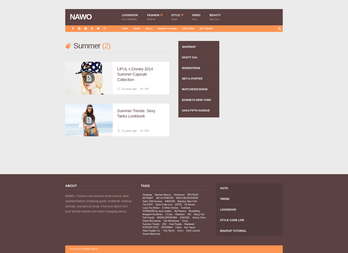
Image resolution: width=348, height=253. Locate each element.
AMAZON (170, 201)
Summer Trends (151, 224)
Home (125, 29)
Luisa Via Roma (151, 208)
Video (196, 17)
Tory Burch (169, 230)
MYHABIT (148, 198)
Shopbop (147, 195)
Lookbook (130, 17)
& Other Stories (170, 208)
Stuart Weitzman (151, 234)
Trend (136, 29)
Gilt (189, 214)
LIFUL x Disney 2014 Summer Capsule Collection (135, 74)
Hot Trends (206, 29)
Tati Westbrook (171, 221)
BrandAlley (194, 211)
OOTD (178, 204)
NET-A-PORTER (192, 78)
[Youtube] (105, 28)
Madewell (189, 224)
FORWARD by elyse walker (157, 211)
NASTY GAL (190, 57)
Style (175, 17)
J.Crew (168, 214)
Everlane (185, 208)
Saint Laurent (193, 230)
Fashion (153, 17)
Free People (175, 224)
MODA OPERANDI (167, 217)
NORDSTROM (191, 68)
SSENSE (185, 217)
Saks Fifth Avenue (152, 201)
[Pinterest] (85, 28)
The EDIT (148, 204)
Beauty (215, 17)
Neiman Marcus (163, 195)
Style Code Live (164, 204)
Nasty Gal (199, 214)
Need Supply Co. (151, 230)
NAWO (81, 16)
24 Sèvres (189, 204)
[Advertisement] (255, 105)
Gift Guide (188, 29)
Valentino (180, 214)
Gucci (180, 230)
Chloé (178, 227)
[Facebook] (73, 28)
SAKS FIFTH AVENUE (196, 110)
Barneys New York (187, 201)
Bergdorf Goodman (152, 214)
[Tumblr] (92, 28)
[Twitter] (98, 28)
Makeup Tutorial (167, 29)
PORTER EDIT (151, 227)
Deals (149, 29)
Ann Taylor (189, 227)
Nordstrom (179, 195)
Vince (185, 221)
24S (164, 224)
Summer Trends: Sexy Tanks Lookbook (136, 114)
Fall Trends (148, 217)
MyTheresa (180, 211)
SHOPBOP (189, 46)
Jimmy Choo (199, 217)
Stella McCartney (152, 221)
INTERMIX (167, 227)
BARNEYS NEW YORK (196, 99)
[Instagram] (79, 28)
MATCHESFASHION (195, 89)
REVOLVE (192, 195)
